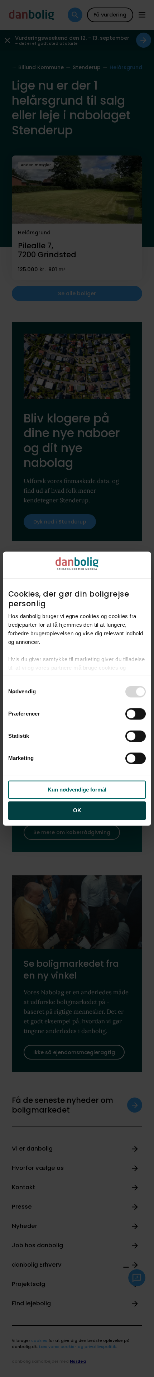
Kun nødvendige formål (77, 789)
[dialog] (77, 688)
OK (77, 811)
